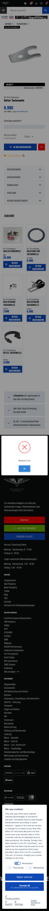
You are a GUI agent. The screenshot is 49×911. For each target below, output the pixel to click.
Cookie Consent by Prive (35, 902)
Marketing (38, 867)
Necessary (27, 863)
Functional (18, 867)
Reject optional (24, 877)
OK (24, 468)
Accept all (25, 886)
